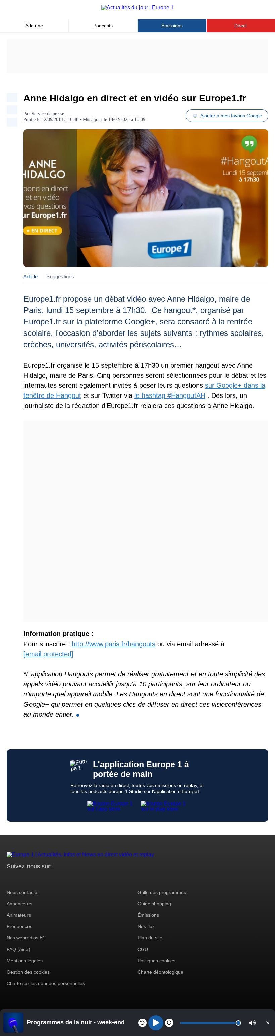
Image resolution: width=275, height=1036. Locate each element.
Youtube (45, 879)
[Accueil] (137, 7)
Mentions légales (25, 960)
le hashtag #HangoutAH (169, 395)
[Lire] (155, 1022)
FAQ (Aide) (18, 949)
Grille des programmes (162, 892)
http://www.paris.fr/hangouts (113, 644)
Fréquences (19, 926)
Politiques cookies (156, 960)
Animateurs (19, 915)
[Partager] (12, 97)
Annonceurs (19, 903)
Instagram (22, 879)
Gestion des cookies (28, 972)
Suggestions (60, 276)
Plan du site (150, 937)
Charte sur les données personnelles (46, 983)
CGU (143, 949)
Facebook (34, 879)
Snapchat (56, 879)
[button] (252, 1023)
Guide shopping (154, 903)
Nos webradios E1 (26, 937)
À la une (34, 25)
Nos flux (146, 926)
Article (30, 276)
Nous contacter (23, 892)
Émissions (172, 25)
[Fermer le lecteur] (268, 1023)
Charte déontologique (160, 972)
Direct (240, 25)
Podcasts (103, 25)
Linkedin (68, 879)
